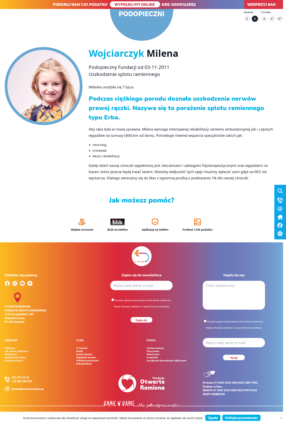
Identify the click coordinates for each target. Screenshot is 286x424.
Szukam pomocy (155, 348)
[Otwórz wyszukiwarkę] (280, 191)
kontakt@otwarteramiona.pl (27, 389)
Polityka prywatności (87, 360)
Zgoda (213, 418)
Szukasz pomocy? (14, 360)
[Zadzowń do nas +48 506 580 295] (280, 200)
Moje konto (11, 354)
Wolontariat (153, 354)
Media (79, 351)
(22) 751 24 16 (20, 377)
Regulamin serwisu (86, 357)
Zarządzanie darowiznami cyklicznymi (166, 360)
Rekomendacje (84, 363)
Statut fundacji (84, 354)
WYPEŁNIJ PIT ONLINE (135, 4)
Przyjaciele (152, 357)
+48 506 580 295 (22, 381)
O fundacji (81, 348)
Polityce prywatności (159, 306)
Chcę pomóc (153, 351)
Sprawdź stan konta (15, 357)
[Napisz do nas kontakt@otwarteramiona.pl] (280, 209)
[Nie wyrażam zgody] (281, 418)
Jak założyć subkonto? (17, 351)
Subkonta (10, 348)
